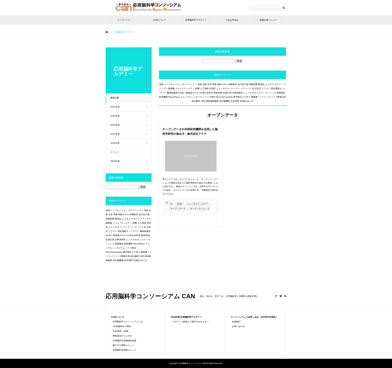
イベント (114, 152)
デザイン (278, 84)
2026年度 (115, 161)
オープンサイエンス (199, 208)
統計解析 (196, 101)
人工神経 (204, 88)
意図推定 (281, 93)
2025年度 (115, 143)
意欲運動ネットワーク (128, 231)
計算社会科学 (206, 93)
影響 (197, 88)
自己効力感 (243, 84)
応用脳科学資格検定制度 (124, 340)
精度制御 (218, 93)
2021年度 (115, 107)
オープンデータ (177, 208)
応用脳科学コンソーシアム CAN (150, 296)
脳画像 (171, 88)
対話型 (212, 88)
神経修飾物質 (212, 101)
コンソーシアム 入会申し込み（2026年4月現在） (254, 317)
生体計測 (227, 93)
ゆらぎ (250, 101)
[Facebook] (276, 296)
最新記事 (114, 98)
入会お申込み (232, 20)
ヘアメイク (246, 88)
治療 (204, 84)
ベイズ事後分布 (278, 97)
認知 (161, 84)
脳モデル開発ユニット (123, 345)
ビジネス (269, 84)
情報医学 (232, 84)
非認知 (243, 101)
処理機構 (163, 97)
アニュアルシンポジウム (192, 97)
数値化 (261, 84)
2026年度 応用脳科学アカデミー (186, 317)
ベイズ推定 (210, 97)
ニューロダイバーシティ (228, 88)
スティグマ (145, 218)
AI (171, 204)
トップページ (123, 20)
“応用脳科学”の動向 (122, 326)
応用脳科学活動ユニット (124, 350)
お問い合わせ (238, 326)
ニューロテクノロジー (197, 204)
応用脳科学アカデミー (196, 20)
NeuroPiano (174, 97)
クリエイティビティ (185, 88)
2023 (179, 204)
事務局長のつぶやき (122, 336)
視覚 (214, 84)
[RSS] (285, 296)
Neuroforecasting (224, 97)
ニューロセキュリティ (254, 93)
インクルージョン (172, 84)
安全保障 (235, 101)
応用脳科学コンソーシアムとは (128, 321)
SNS (203, 101)
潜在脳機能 (224, 101)
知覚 (200, 84)
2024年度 (115, 134)
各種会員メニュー (268, 20)
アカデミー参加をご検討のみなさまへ (190, 321)
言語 (209, 84)
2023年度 (115, 125)
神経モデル (222, 84)
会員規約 (236, 321)
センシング (270, 93)
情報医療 (253, 84)
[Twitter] (281, 296)
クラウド (266, 88)
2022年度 (115, 116)
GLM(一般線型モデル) (189, 93)
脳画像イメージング (260, 97)
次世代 (258, 88)
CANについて (159, 20)
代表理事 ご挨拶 (120, 331)
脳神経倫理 (172, 93)
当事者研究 (237, 93)
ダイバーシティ (189, 84)
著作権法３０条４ (241, 97)
